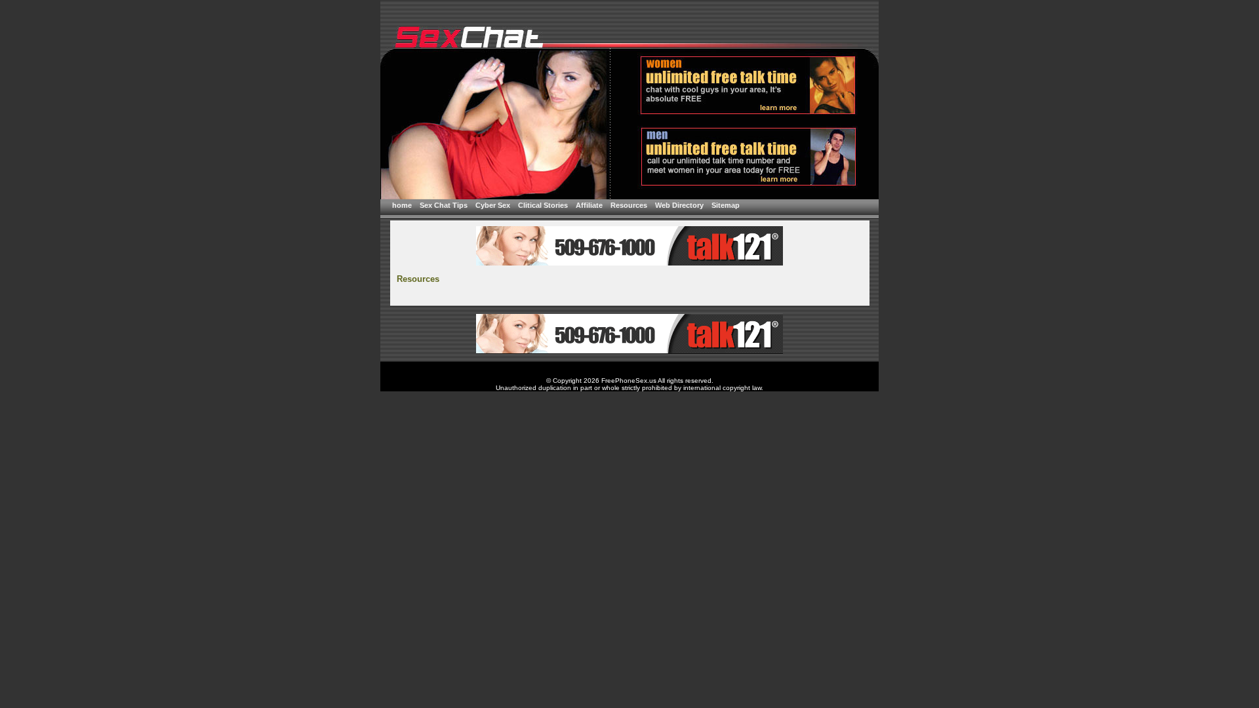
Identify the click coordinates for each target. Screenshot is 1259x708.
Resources (628, 205)
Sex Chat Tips (444, 205)
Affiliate (589, 205)
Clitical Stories (543, 205)
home (402, 205)
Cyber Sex (492, 205)
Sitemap (725, 205)
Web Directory (679, 205)
